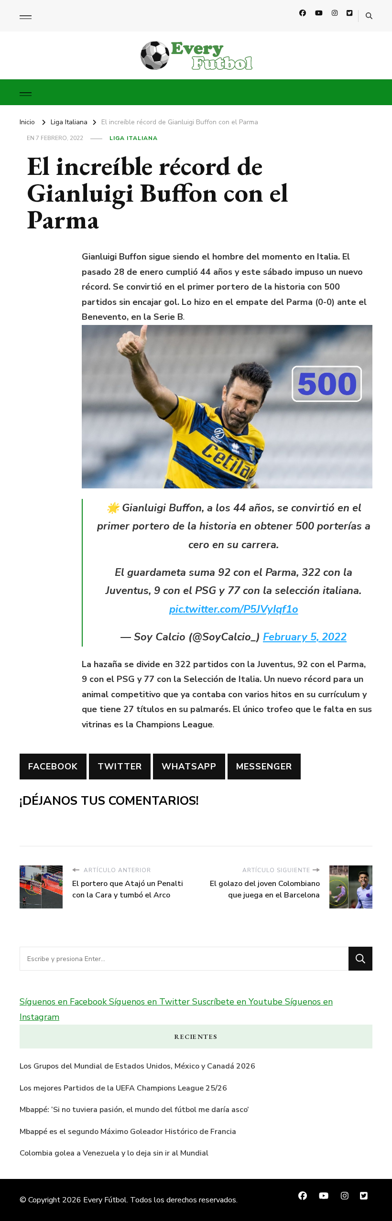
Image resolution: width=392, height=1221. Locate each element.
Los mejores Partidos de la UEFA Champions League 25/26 (123, 1088)
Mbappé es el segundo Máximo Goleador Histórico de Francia (128, 1131)
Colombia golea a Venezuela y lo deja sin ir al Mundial (114, 1153)
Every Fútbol (105, 1200)
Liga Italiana (133, 138)
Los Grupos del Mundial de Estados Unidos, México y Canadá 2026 (137, 1066)
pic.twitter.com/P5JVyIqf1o (233, 609)
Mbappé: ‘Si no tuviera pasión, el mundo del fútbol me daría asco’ (134, 1109)
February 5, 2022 (305, 637)
